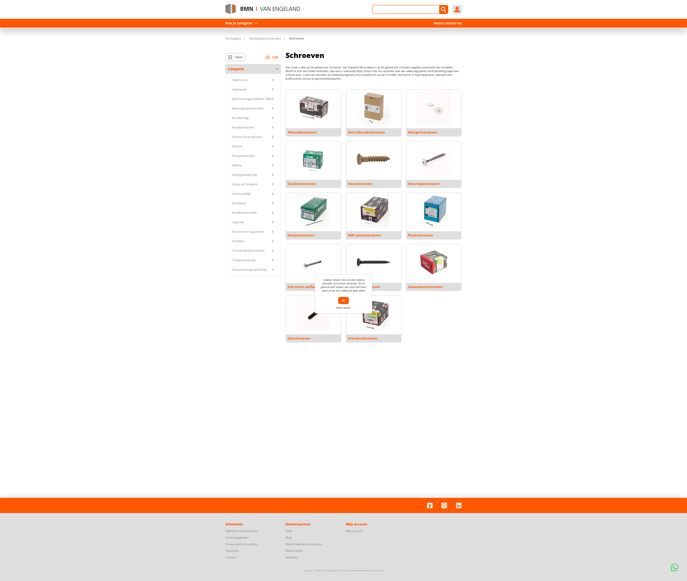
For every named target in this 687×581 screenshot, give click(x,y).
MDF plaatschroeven (364, 235)
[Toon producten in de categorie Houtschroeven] (373, 159)
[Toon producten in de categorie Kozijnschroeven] (313, 211)
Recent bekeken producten (304, 544)
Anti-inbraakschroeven (366, 132)
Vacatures (232, 551)
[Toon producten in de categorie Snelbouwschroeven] (373, 262)
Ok (343, 300)
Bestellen (292, 557)
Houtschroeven (360, 184)
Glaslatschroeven (302, 184)
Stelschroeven (299, 338)
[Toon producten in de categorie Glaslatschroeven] (313, 159)
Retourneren (294, 551)
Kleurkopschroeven (423, 184)
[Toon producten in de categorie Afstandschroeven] (313, 108)
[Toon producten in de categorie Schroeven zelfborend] (313, 262)
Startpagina (233, 38)
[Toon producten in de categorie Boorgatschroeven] (434, 108)
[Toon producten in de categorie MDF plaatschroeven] (373, 211)
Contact (230, 557)
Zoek (289, 531)
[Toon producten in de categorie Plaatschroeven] (434, 211)
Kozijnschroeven (301, 235)
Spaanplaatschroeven (425, 287)
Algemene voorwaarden (241, 531)
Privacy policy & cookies (241, 544)
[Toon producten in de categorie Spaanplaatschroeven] (434, 262)
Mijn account (354, 531)
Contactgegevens (237, 538)
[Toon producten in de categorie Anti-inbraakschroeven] (373, 108)
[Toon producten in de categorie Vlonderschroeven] (373, 314)
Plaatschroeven (420, 235)
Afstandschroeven (302, 132)
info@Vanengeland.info (346, 75)
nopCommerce (377, 570)
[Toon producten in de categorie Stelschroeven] (313, 314)
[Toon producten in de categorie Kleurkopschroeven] (434, 159)
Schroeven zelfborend (305, 287)
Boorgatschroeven (422, 132)
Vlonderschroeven (362, 338)
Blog (288, 538)
